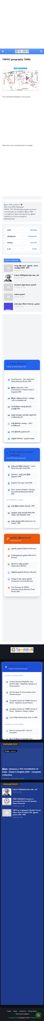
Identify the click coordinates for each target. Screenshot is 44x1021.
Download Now (9, 219)
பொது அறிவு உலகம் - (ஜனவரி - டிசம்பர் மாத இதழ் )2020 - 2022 (26, 267)
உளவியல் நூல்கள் (19, 294)
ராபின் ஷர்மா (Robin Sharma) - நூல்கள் (27, 304)
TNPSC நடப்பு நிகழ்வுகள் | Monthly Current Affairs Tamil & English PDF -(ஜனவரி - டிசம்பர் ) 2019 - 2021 (27, 812)
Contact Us (22, 1011)
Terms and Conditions (22, 1014)
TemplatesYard (13, 1018)
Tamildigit (7, 778)
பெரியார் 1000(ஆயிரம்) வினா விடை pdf (26, 275)
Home (9, 1011)
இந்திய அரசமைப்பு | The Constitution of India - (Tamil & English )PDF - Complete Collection (21, 772)
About (15, 1011)
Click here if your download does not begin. (17, 145)
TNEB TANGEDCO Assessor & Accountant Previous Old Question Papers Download (25, 801)
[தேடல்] (38, 1015)
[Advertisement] (22, 24)
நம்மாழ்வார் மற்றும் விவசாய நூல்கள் (25, 285)
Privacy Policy (32, 1011)
